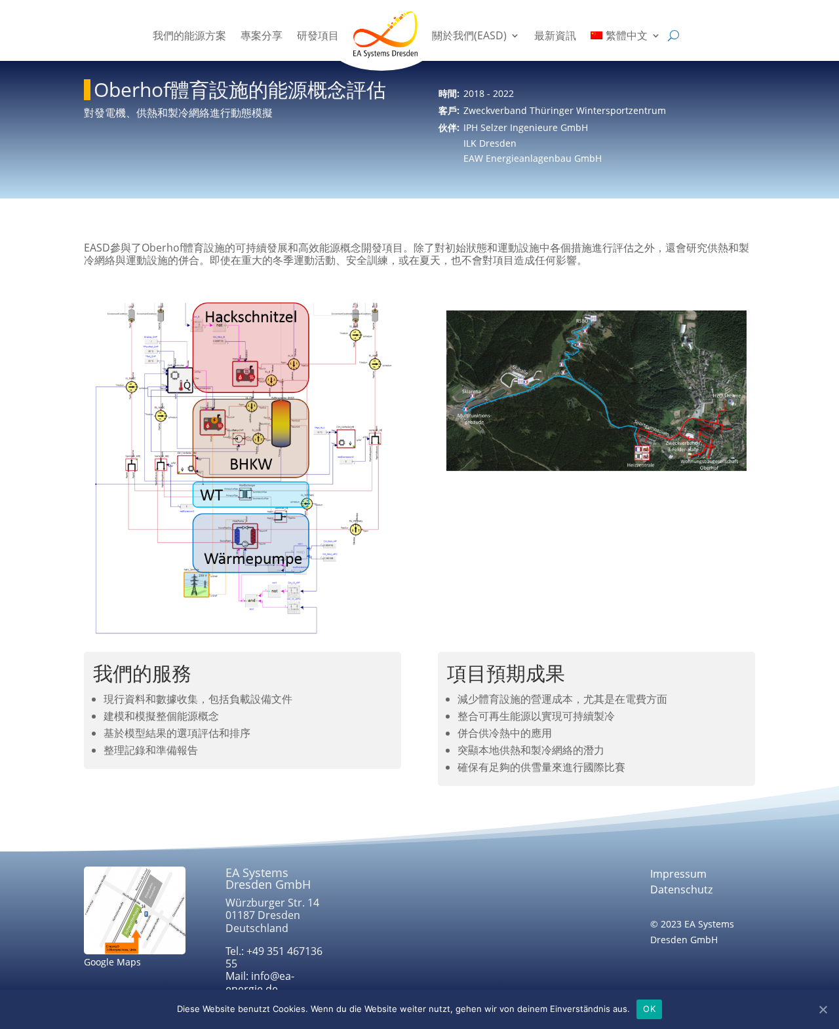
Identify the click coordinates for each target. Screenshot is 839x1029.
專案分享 (262, 35)
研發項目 (318, 35)
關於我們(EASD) (469, 35)
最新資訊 (555, 35)
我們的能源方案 (189, 35)
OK (649, 1008)
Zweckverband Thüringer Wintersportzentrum (564, 110)
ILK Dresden (490, 143)
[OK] (822, 1009)
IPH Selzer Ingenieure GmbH (525, 127)
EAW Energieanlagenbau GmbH (532, 158)
